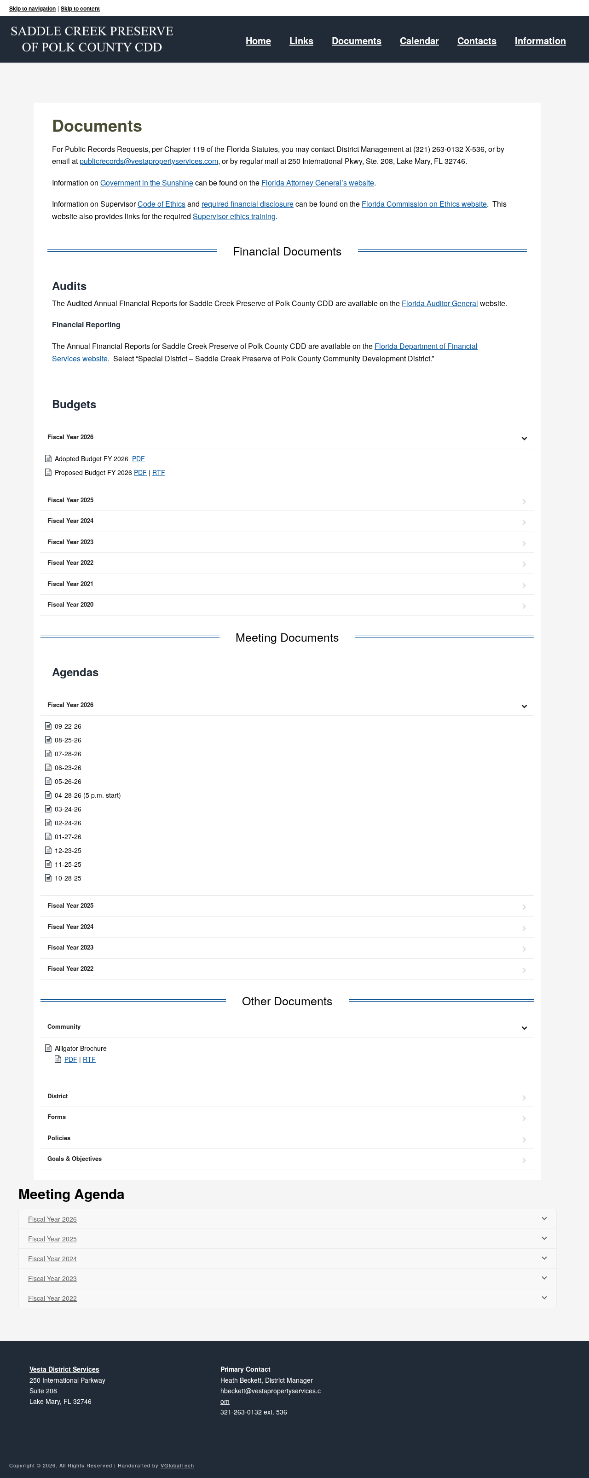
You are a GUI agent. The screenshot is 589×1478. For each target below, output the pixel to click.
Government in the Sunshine (146, 182)
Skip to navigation (32, 8)
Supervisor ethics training (234, 216)
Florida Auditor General (440, 303)
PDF (138, 458)
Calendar (419, 40)
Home (258, 40)
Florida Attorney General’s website (317, 182)
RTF (158, 472)
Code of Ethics (161, 203)
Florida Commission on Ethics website (424, 203)
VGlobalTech (177, 1465)
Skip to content (80, 8)
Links (301, 40)
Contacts (477, 40)
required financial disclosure (248, 203)
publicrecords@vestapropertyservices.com (149, 161)
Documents (356, 40)
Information (540, 40)
